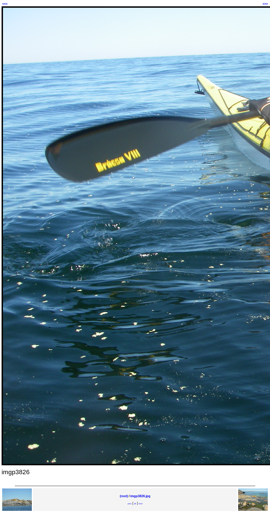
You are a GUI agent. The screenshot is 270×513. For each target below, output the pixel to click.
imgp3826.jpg (140, 496)
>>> (265, 4)
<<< (5, 4)
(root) (124, 496)
